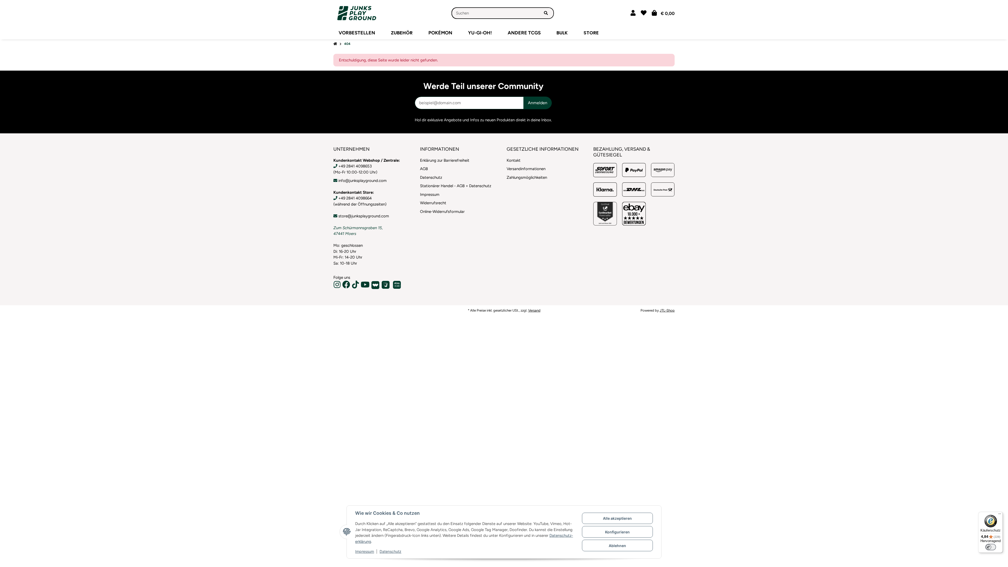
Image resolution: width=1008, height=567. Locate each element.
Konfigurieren (617, 532)
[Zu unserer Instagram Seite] (338, 286)
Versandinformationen (526, 168)
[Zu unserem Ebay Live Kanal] (397, 284)
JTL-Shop (667, 310)
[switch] (990, 547)
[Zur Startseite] (335, 43)
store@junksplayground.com (363, 216)
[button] (633, 13)
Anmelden (537, 102)
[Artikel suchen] (545, 13)
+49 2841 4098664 (355, 198)
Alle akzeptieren (617, 518)
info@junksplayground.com (362, 180)
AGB (424, 168)
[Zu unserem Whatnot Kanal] (376, 284)
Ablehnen (617, 545)
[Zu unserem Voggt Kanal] (386, 284)
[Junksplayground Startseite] (356, 12)
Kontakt (514, 160)
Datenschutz (390, 551)
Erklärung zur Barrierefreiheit (444, 160)
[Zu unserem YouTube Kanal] (366, 286)
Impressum (364, 551)
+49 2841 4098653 (355, 166)
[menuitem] (357, 32)
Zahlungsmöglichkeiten (527, 177)
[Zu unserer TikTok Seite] (356, 286)
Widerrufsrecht (433, 203)
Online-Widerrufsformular (442, 211)
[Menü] (999, 515)
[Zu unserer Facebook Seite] (346, 286)
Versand (534, 310)
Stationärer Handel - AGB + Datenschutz (455, 185)
